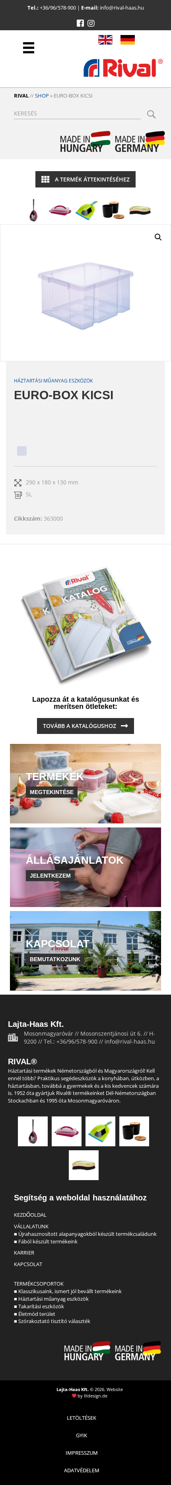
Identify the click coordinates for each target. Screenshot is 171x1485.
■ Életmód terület (34, 1313)
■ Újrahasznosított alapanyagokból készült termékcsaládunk (85, 1233)
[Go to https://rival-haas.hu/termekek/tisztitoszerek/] (86, 210)
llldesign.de (95, 1396)
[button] (80, 23)
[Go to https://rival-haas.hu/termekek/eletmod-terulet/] (113, 210)
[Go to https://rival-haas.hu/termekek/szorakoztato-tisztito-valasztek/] (140, 210)
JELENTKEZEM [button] (50, 875)
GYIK (81, 1435)
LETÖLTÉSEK (81, 1417)
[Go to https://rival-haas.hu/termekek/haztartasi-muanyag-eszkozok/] (60, 210)
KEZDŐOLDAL (30, 1214)
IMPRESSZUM (82, 1452)
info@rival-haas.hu (122, 7)
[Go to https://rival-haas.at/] (127, 40)
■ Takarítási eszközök (39, 1306)
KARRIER (24, 1252)
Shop (42, 95)
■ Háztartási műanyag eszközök (51, 1298)
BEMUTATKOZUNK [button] (55, 959)
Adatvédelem (81, 1470)
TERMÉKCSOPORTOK (39, 1283)
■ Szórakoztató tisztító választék (52, 1321)
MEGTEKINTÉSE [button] (52, 792)
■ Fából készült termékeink (46, 1241)
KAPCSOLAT (28, 1264)
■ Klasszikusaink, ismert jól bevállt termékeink (68, 1291)
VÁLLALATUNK (31, 1226)
